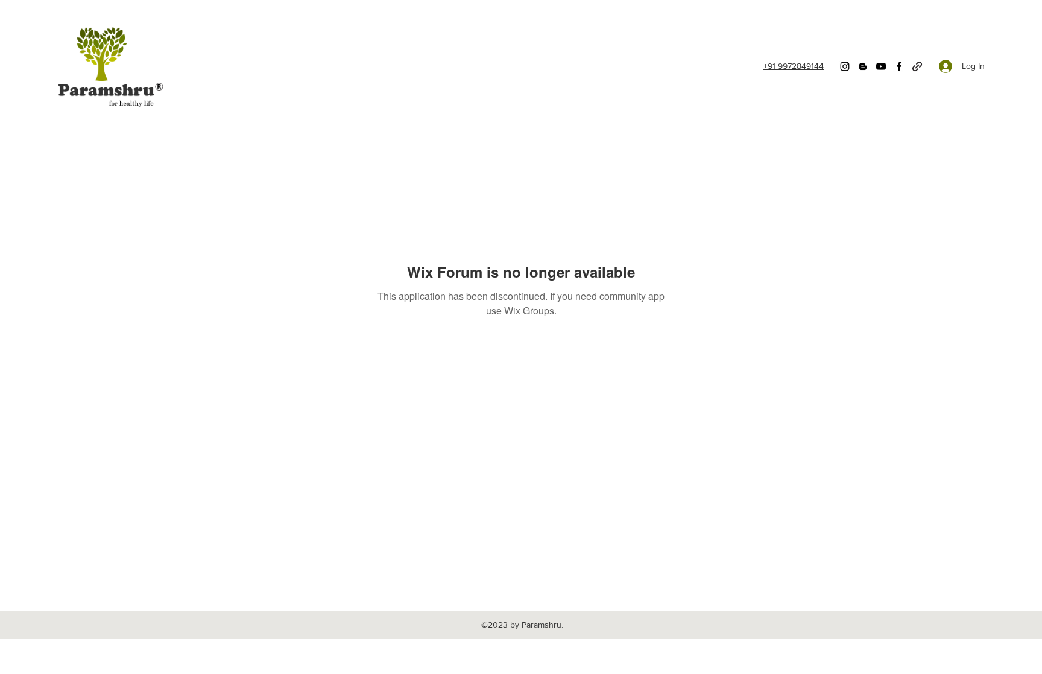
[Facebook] (899, 66)
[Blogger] (863, 66)
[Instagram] (845, 66)
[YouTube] (881, 66)
